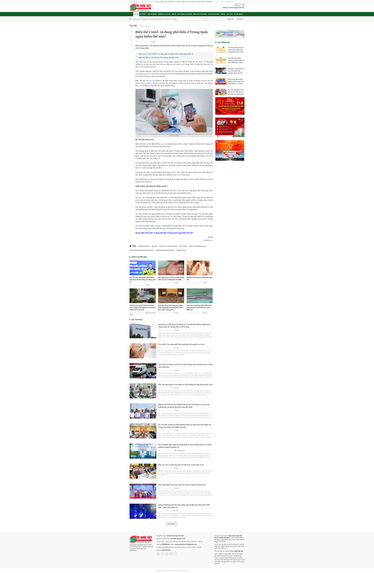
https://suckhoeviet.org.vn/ (197, 246)
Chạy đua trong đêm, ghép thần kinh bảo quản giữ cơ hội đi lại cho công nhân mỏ (199, 307)
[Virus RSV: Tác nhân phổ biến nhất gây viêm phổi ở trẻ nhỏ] (143, 350)
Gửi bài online (238, 14)
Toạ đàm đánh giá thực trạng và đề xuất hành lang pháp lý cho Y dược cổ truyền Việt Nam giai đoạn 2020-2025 (236, 50)
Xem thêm (171, 524)
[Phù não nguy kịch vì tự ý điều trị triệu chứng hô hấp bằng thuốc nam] (143, 390)
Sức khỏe (142, 14)
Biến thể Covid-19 (144, 246)
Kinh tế (174, 14)
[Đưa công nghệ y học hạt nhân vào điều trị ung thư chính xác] (143, 491)
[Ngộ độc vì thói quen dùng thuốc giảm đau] (200, 268)
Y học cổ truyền (152, 14)
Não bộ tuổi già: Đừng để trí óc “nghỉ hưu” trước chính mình (152, 19)
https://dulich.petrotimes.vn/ (165, 250)
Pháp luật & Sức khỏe (199, 14)
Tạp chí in (230, 14)
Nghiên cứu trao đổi (164, 14)
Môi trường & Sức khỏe (185, 14)
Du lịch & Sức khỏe (213, 14)
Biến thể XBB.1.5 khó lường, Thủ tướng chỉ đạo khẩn (158, 57)
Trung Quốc (183, 246)
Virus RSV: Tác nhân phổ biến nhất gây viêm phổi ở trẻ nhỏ (181, 344)
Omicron (154, 246)
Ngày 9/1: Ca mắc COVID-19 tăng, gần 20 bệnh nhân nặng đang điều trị (165, 54)
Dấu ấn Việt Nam (145, 26)
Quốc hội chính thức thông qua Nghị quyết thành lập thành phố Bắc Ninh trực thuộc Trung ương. (170, 307)
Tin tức (136, 14)
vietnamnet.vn (181, 250)
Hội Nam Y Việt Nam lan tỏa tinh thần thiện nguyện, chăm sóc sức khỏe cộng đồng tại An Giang (236, 71)
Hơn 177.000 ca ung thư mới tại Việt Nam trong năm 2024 (181, 465)
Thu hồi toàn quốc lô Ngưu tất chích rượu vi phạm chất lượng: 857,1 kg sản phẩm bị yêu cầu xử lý (142, 307)
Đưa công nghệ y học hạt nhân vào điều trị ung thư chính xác (182, 485)
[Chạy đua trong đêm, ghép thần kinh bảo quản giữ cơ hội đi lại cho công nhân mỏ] (200, 295)
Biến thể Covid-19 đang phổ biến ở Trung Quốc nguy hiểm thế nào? (167, 233)
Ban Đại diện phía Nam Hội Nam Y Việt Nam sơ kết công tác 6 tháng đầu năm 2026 (236, 92)
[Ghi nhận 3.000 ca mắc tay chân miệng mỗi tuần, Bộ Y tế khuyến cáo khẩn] (171, 268)
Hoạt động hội (223, 42)
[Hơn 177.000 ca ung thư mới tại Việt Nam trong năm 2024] (143, 471)
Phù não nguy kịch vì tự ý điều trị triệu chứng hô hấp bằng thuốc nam (185, 385)
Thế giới (223, 14)
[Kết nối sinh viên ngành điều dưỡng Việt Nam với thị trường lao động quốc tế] (143, 268)
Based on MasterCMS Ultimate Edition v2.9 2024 (172, 571)
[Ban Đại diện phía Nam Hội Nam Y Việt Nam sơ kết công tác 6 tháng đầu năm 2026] (220, 92)
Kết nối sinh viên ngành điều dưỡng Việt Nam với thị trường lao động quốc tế (143, 280)
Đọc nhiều (240, 19)
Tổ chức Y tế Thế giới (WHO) (168, 246)
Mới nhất (231, 19)
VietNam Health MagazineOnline (233, 7)
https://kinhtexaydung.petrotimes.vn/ (142, 250)
